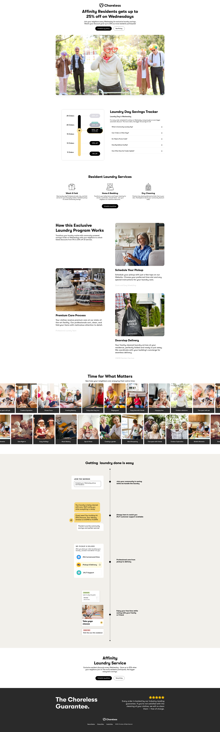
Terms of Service (91, 724)
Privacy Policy (100, 724)
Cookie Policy (109, 724)
